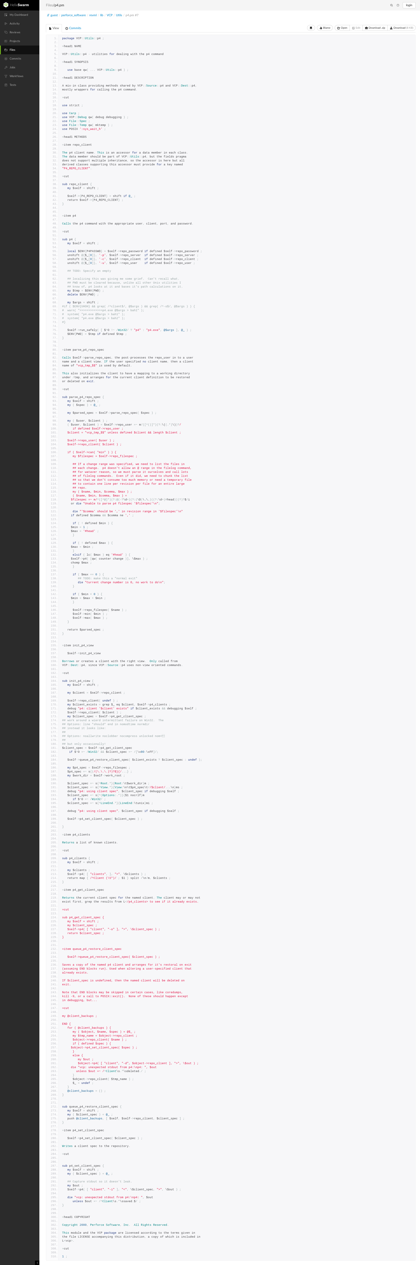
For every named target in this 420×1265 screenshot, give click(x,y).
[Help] (397, 5)
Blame (326, 28)
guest (54, 15)
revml (93, 15)
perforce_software (73, 15)
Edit (357, 28)
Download (403, 28)
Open (343, 28)
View (55, 28)
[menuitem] (19, 15)
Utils (119, 15)
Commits (74, 28)
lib (101, 15)
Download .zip (376, 28)
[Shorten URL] (311, 28)
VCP (109, 15)
